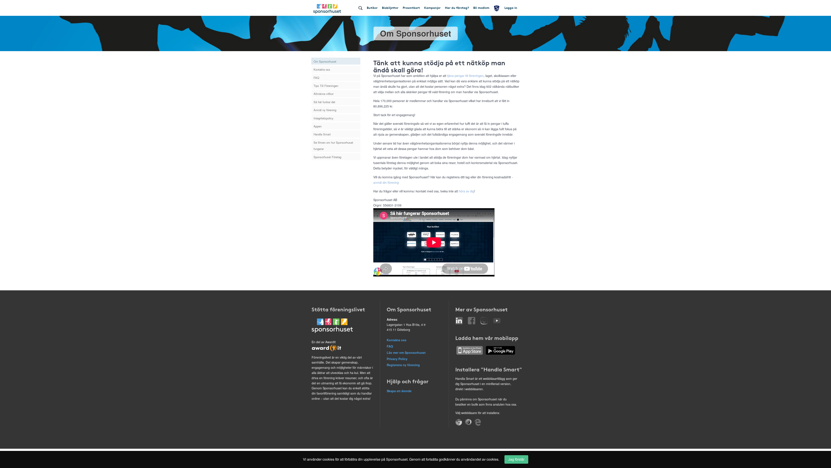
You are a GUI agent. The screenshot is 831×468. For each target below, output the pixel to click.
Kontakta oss (322, 69)
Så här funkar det (324, 102)
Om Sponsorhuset (325, 61)
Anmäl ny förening (325, 110)
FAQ (316, 78)
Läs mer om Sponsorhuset (406, 352)
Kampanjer (432, 7)
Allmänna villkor (323, 94)
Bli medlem (481, 7)
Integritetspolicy (323, 118)
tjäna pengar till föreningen (465, 75)
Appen (318, 126)
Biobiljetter (390, 7)
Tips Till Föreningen (326, 86)
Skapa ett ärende (399, 391)
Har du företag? (457, 7)
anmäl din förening (386, 182)
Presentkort (411, 7)
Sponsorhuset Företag (327, 157)
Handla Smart (322, 134)
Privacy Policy (397, 359)
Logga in (510, 7)
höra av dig (466, 191)
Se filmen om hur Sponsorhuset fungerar (333, 145)
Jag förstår (516, 459)
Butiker (372, 7)
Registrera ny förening (403, 365)
